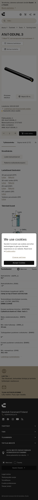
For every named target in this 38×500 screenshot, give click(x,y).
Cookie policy (10, 251)
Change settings (19, 257)
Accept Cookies (19, 263)
